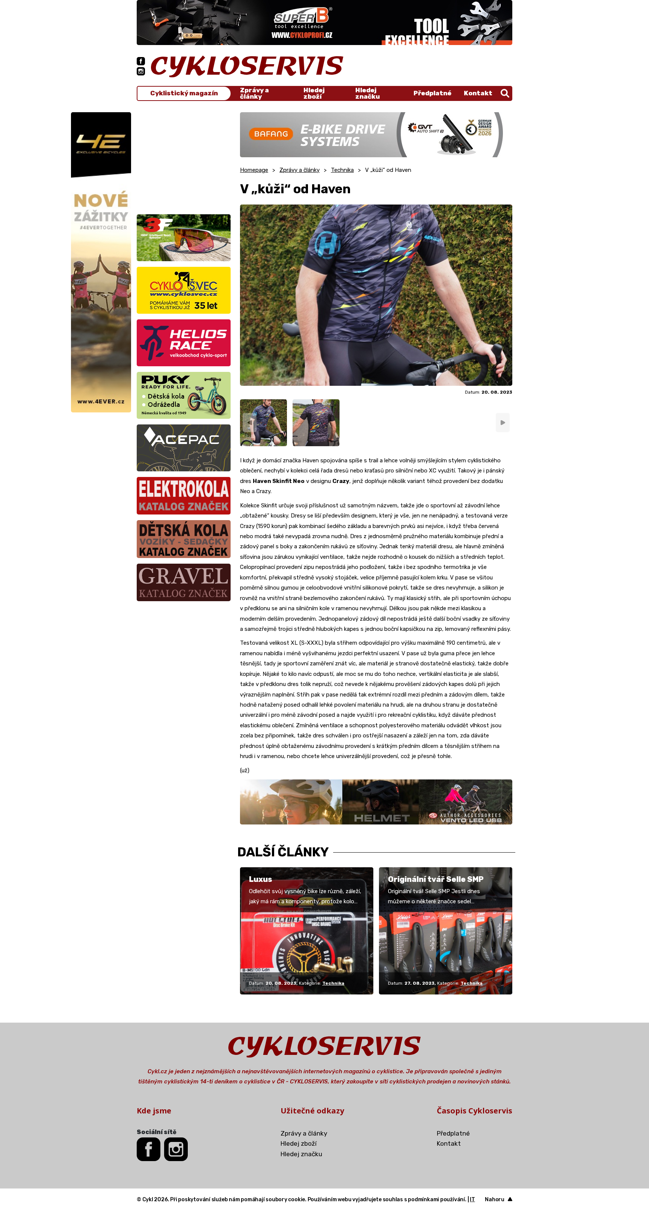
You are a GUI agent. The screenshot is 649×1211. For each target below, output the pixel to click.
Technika (342, 170)
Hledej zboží (313, 93)
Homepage (254, 170)
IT (472, 1199)
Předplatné (432, 93)
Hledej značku (367, 93)
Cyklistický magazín (184, 93)
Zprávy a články (254, 93)
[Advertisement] (184, 159)
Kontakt (478, 93)
